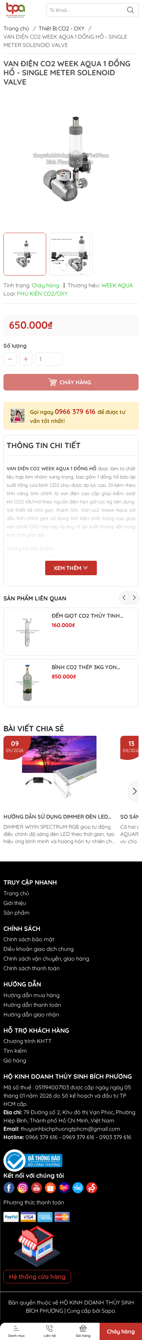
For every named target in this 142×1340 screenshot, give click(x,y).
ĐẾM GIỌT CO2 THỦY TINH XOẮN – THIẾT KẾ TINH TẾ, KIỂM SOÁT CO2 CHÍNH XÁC (88, 616)
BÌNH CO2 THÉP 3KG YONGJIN (88, 667)
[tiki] (77, 1187)
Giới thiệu (14, 902)
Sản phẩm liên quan (35, 598)
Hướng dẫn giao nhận (31, 1014)
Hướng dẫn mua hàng (31, 995)
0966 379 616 (76, 411)
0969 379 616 (78, 1137)
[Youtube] (36, 1187)
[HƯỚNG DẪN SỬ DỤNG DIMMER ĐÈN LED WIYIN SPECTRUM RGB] (59, 773)
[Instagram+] (22, 1187)
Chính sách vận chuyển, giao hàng (46, 958)
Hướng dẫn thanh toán (32, 1004)
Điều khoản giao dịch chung (38, 948)
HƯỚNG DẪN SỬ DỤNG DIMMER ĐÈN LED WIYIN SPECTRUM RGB (55, 816)
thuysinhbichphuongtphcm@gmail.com (70, 1128)
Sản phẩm (16, 912)
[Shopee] (50, 1187)
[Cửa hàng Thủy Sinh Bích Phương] (15, 10)
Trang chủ (16, 28)
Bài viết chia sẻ (33, 728)
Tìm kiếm (15, 1050)
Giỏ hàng (14, 1060)
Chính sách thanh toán (31, 968)
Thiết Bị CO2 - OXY (61, 28)
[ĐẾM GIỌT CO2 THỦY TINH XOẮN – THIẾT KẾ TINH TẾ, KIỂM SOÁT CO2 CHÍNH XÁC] (27, 632)
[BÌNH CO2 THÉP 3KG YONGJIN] (27, 683)
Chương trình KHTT (27, 1041)
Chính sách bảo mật (28, 939)
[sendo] (91, 1187)
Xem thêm (68, 568)
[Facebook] (8, 1187)
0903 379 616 (115, 1137)
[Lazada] (64, 1187)
